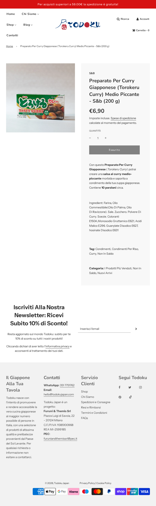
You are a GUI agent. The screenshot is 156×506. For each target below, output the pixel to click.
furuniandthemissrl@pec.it (60, 438)
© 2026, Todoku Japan (57, 483)
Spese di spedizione (123, 118)
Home (9, 46)
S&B (92, 73)
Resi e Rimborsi (91, 407)
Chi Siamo (87, 397)
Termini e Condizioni (94, 413)
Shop (84, 391)
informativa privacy (57, 346)
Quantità (95, 130)
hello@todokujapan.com (59, 394)
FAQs (84, 418)
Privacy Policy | (88, 483)
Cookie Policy (103, 483)
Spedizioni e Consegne (95, 402)
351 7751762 (67, 385)
